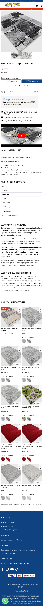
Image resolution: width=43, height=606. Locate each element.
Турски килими (12, 174)
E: (1, 530)
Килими (13, 170)
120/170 (11, 81)
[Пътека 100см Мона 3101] (29, 498)
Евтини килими (16, 172)
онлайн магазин (13, 596)
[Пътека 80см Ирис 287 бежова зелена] (29, 419)
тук (36, 283)
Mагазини (10, 540)
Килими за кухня (29, 172)
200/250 (21, 85)
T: (1, 527)
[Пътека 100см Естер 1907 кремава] (8, 498)
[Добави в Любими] (19, 308)
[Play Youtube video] (21, 135)
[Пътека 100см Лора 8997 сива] (29, 341)
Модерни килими (23, 170)
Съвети (18, 540)
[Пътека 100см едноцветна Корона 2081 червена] (8, 459)
